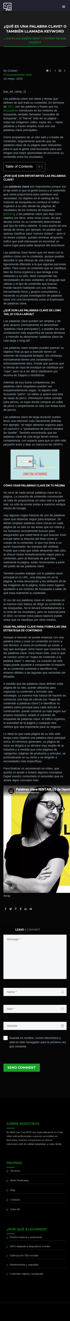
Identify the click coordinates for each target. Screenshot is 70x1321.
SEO (10, 106)
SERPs (9, 214)
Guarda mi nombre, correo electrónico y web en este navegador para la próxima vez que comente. (37, 1042)
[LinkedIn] (25, 909)
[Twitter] (10, 909)
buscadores (11, 110)
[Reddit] (30, 909)
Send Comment (21, 1067)
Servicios (15, 1170)
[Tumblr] (20, 909)
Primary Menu (64, 6)
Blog (12, 1190)
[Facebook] (5, 909)
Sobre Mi (15, 1209)
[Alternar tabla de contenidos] (38, 166)
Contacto (15, 1199)
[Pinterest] (15, 909)
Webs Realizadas (19, 1180)
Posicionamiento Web (17, 74)
